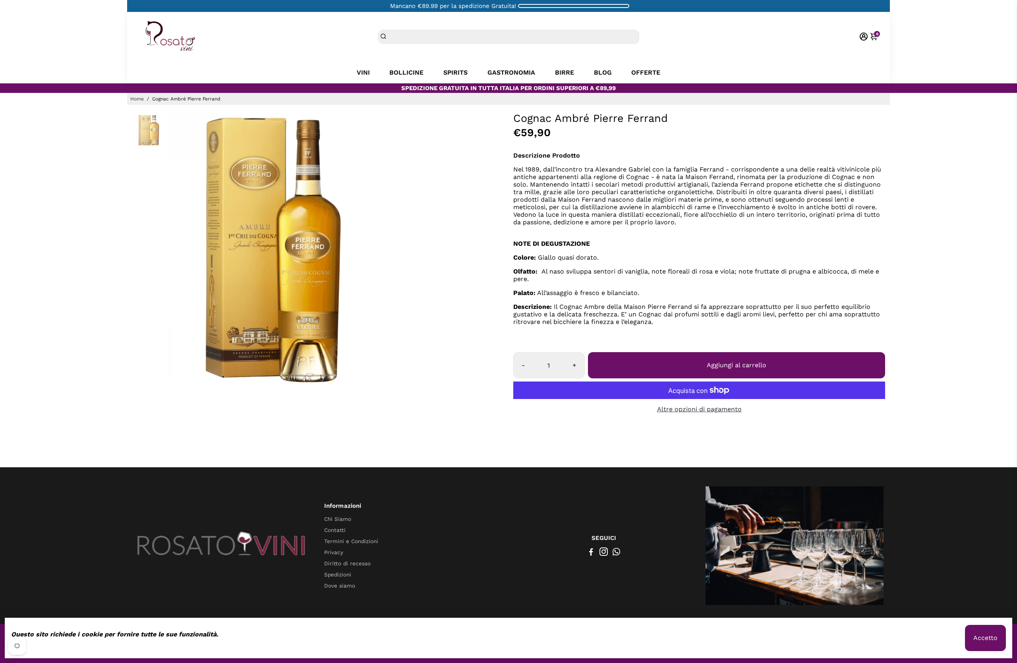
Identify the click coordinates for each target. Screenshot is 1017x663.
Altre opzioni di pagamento (699, 409)
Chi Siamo (337, 519)
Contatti (335, 530)
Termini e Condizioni (351, 541)
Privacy (333, 552)
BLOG (603, 72)
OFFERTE (645, 72)
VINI (363, 72)
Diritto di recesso (347, 563)
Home (137, 99)
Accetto (985, 638)
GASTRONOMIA (511, 72)
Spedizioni (337, 574)
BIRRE (564, 72)
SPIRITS (455, 72)
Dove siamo (339, 585)
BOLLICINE (406, 72)
